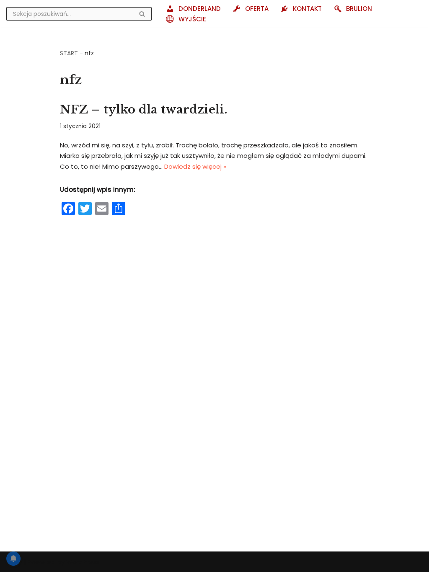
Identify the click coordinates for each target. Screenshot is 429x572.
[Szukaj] (142, 14)
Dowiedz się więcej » (195, 166)
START (69, 53)
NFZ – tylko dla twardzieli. (143, 109)
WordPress (83, 561)
